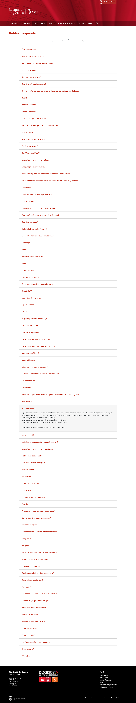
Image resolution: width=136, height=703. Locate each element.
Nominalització (28, 435)
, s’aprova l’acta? (31, 77)
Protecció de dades (97, 698)
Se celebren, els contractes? (33, 139)
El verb (28, 201)
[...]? (34, 318)
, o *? (39, 552)
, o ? (40, 442)
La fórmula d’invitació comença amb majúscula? (41, 374)
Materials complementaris (66, 23)
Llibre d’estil (26, 23)
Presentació (14, 23)
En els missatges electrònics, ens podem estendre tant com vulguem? (50, 394)
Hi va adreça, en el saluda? (32, 566)
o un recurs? (35, 367)
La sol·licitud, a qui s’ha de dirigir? (35, 601)
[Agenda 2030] (48, 676)
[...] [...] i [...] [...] (34, 229)
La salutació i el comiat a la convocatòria (38, 208)
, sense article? (34, 118)
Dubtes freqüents (39, 23)
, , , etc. (33, 621)
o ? (34, 84)
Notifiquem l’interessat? (32, 456)
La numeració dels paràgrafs (33, 463)
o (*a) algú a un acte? (37, 194)
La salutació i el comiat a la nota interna (38, 449)
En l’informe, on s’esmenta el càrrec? (37, 339)
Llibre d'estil (104, 678)
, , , (28, 270)
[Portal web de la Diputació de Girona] (108, 2)
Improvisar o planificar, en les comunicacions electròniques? (46, 174)
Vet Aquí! (52, 23)
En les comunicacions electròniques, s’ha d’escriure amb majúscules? (50, 180)
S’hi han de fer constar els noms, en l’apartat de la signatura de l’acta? (50, 91)
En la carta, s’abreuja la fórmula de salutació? (40, 125)
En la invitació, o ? (36, 518)
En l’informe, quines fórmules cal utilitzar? (39, 346)
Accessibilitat (110, 698)
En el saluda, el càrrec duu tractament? (38, 573)
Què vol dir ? (30, 332)
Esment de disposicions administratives (38, 284)
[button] (97, 23)
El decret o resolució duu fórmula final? (38, 236)
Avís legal (86, 698)
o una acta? (33, 56)
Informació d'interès (106, 687)
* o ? (29, 111)
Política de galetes (121, 698)
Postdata (25, 504)
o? (28, 635)
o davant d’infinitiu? (33, 497)
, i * (30, 628)
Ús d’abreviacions (29, 49)
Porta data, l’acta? (29, 70)
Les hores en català (30, 325)
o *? (30, 277)
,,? (27, 291)
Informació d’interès (85, 23)
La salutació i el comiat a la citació (35, 160)
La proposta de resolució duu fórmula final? (39, 532)
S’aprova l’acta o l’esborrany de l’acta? (37, 63)
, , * (36, 559)
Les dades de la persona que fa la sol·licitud (39, 594)
